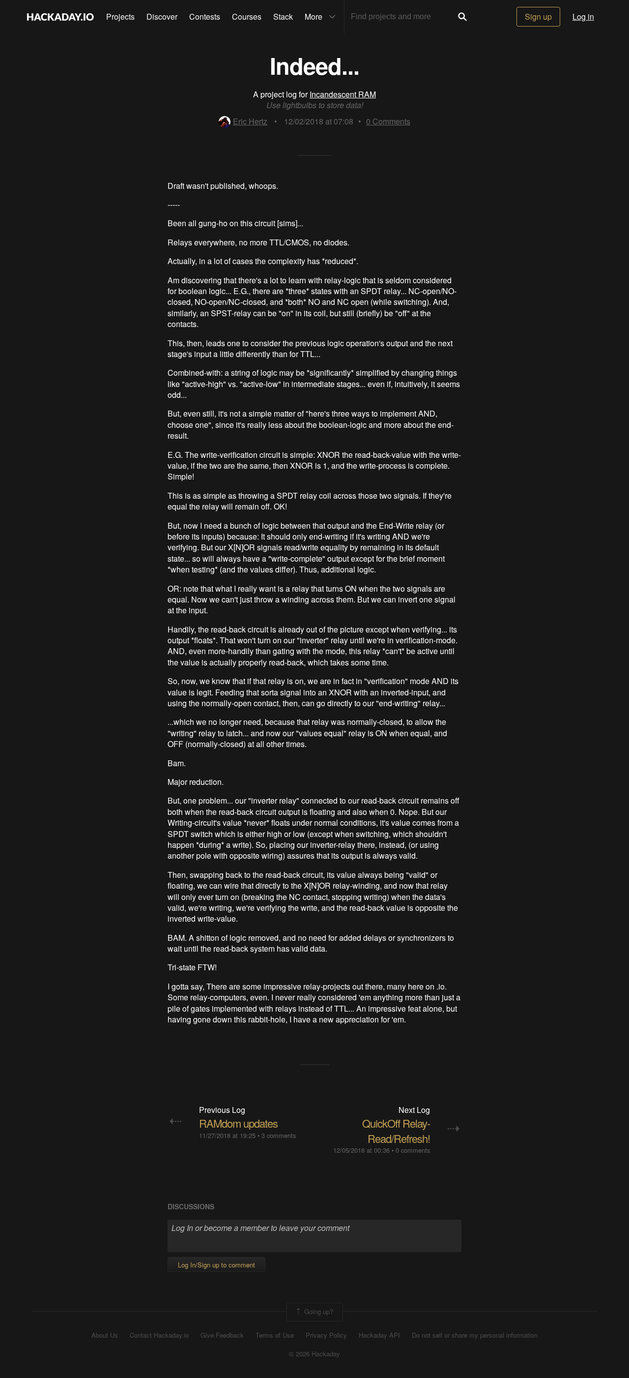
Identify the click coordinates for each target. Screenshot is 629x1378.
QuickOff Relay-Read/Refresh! (396, 1130)
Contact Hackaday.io (159, 1335)
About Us (104, 1335)
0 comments (413, 1150)
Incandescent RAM (343, 94)
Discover (161, 16)
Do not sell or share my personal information (475, 1335)
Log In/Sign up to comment (216, 1264)
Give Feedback (222, 1335)
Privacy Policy (326, 1335)
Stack (283, 16)
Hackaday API (379, 1335)
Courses (246, 16)
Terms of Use (275, 1335)
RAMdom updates (238, 1123)
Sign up (538, 16)
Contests (204, 16)
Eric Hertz (250, 121)
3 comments (278, 1135)
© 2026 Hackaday (314, 1353)
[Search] (462, 17)
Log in (583, 16)
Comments (388, 121)
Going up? (317, 1311)
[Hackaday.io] (60, 16)
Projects (120, 16)
